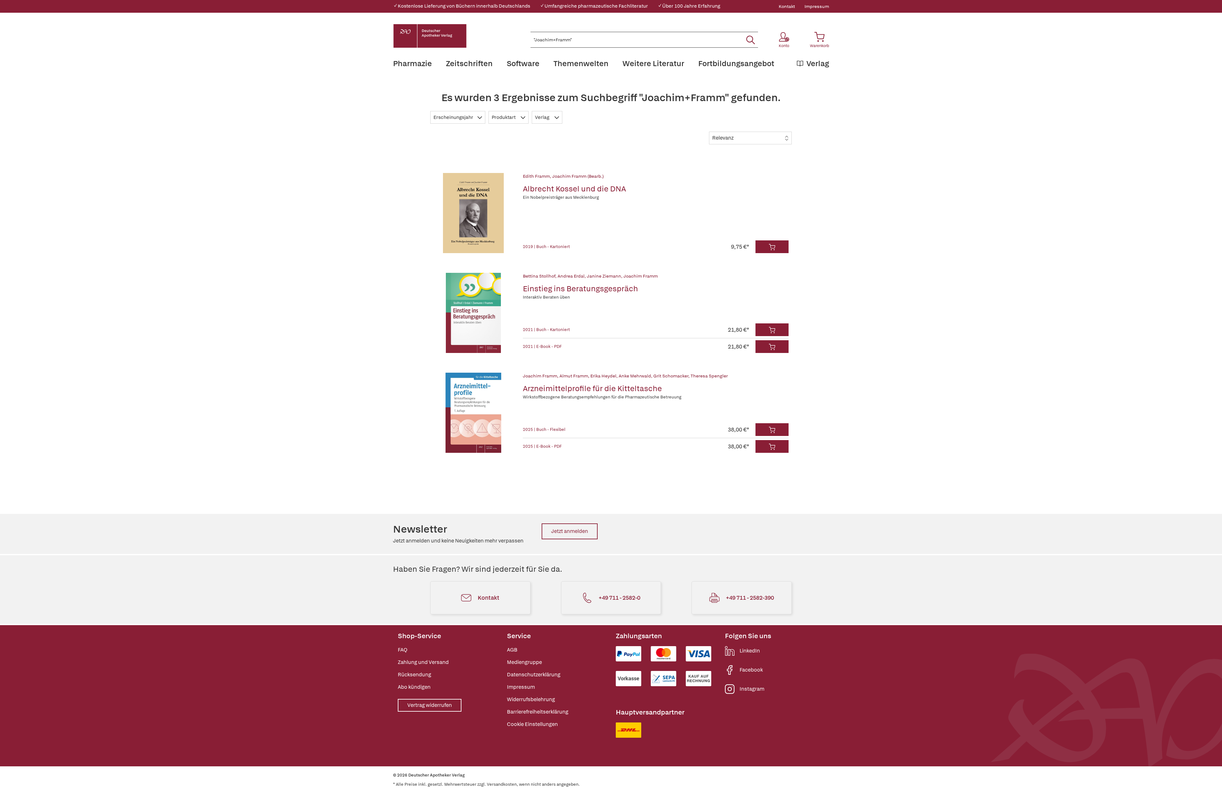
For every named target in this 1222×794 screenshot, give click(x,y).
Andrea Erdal (571, 276)
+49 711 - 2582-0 (619, 597)
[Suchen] (750, 40)
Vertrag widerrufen (429, 705)
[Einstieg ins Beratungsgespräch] (473, 313)
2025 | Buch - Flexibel (544, 429)
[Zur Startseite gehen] (430, 36)
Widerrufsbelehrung (531, 699)
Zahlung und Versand (423, 662)
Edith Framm (536, 176)
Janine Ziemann (604, 276)
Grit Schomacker (670, 376)
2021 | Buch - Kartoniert (546, 329)
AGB (512, 649)
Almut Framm (573, 376)
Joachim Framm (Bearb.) (578, 176)
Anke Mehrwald (635, 376)
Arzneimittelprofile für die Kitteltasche (592, 388)
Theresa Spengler (709, 376)
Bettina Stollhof (539, 276)
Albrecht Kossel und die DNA (574, 188)
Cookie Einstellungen (532, 724)
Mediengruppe (524, 662)
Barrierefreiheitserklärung (537, 711)
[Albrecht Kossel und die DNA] (473, 213)
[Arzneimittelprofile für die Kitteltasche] (473, 413)
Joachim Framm (640, 276)
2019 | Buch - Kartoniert (546, 246)
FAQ (402, 649)
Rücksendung (414, 674)
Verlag (542, 117)
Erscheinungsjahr (453, 117)
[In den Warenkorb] (772, 246)
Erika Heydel (603, 376)
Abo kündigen (414, 687)
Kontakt (787, 6)
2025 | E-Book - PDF (542, 446)
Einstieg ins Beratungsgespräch (580, 288)
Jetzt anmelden (569, 531)
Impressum (816, 6)
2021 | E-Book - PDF (542, 346)
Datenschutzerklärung (533, 674)
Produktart (504, 117)
